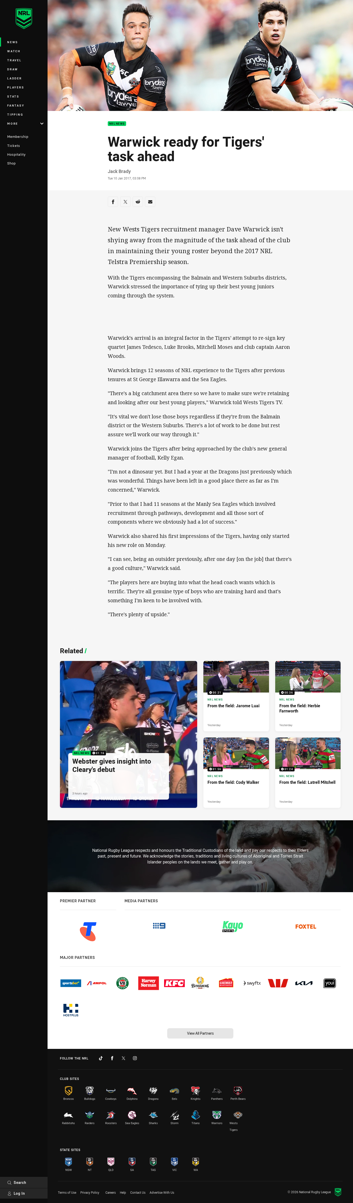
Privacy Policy (89, 1192)
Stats (13, 96)
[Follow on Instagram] (135, 1058)
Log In (19, 1193)
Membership (17, 136)
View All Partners (200, 1033)
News (12, 42)
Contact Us (137, 1192)
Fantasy (15, 105)
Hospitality (16, 154)
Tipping (15, 114)
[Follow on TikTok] (101, 1058)
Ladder (14, 78)
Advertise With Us (162, 1192)
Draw (12, 69)
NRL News (117, 123)
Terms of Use (67, 1192)
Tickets (13, 145)
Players (15, 87)
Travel (14, 60)
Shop (11, 163)
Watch (14, 51)
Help (123, 1192)
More (12, 123)
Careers (110, 1192)
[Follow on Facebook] (112, 1058)
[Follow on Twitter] (123, 1058)
